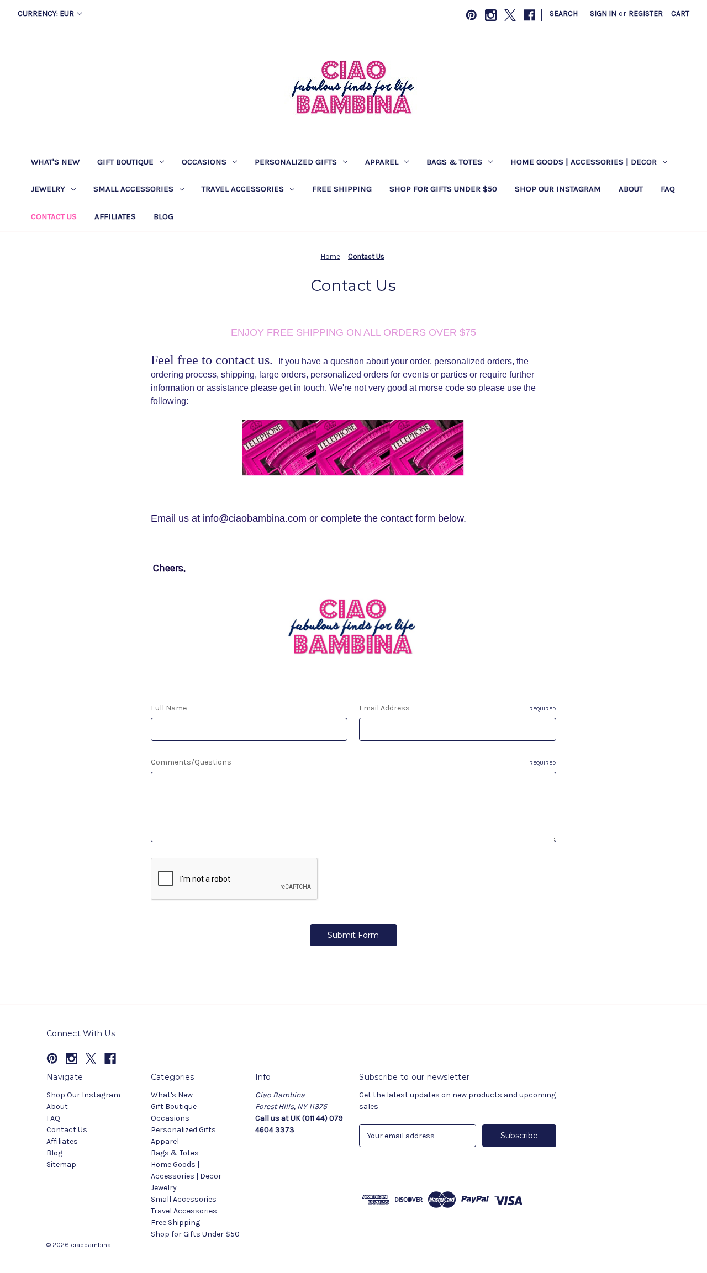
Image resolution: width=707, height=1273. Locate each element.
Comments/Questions (353, 762)
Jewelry (48, 189)
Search (564, 13)
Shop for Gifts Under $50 (443, 189)
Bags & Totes (454, 162)
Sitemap (61, 1164)
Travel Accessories (243, 189)
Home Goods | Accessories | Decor (583, 162)
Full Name (169, 708)
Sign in (603, 13)
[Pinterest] (471, 15)
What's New (55, 162)
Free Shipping (342, 189)
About (631, 189)
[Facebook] (529, 15)
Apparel (381, 162)
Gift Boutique (125, 162)
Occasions (204, 162)
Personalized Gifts (296, 162)
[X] (510, 15)
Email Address (457, 708)
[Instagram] (491, 15)
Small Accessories (133, 189)
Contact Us (54, 216)
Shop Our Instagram (558, 189)
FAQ (668, 189)
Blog (163, 216)
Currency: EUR (47, 13)
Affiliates (115, 216)
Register (646, 13)
